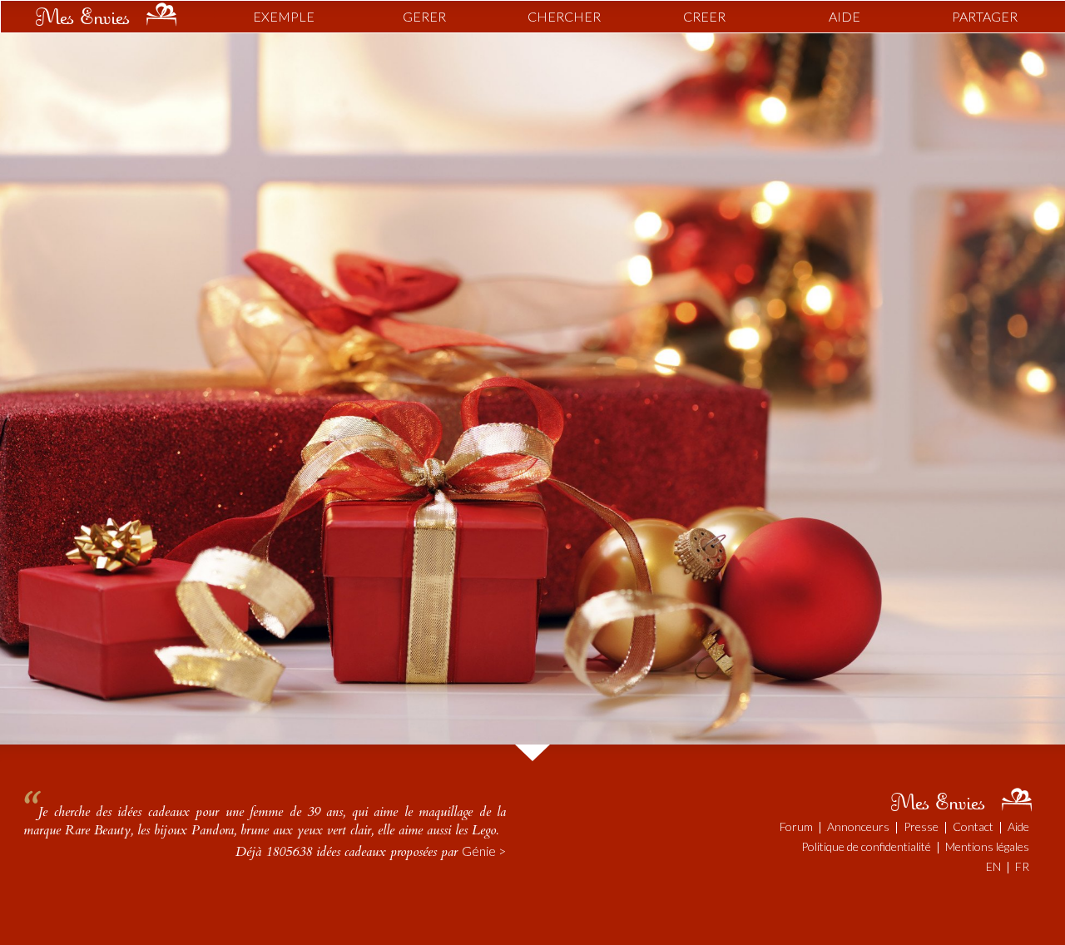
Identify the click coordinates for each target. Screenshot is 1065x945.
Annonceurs (858, 826)
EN (993, 866)
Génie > (484, 850)
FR (1022, 866)
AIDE (844, 16)
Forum (796, 826)
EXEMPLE (284, 16)
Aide (1018, 826)
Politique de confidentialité (866, 846)
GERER (424, 16)
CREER (704, 16)
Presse (921, 826)
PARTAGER (985, 16)
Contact (973, 826)
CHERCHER (564, 16)
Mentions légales (987, 846)
